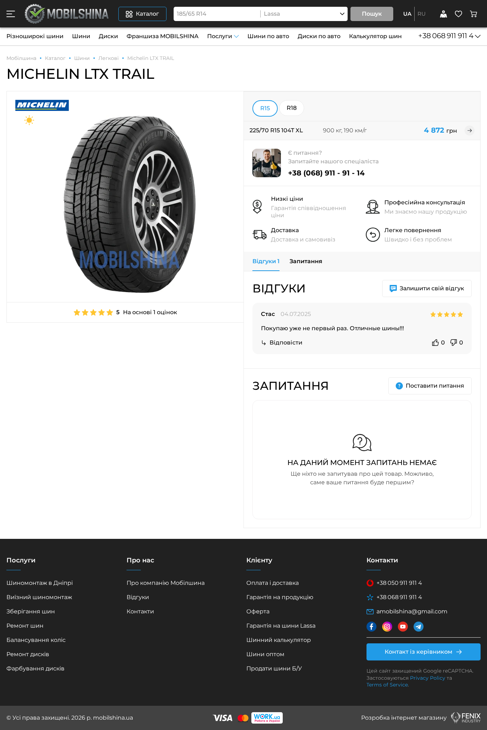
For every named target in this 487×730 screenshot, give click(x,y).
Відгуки (266, 261)
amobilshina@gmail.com (411, 611)
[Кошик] (473, 14)
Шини (81, 36)
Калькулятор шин (375, 36)
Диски (108, 36)
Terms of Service (387, 684)
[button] (10, 14)
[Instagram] (387, 627)
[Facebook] (371, 627)
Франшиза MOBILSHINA (163, 36)
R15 (265, 108)
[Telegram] (419, 627)
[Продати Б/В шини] (443, 14)
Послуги (219, 36)
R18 (292, 107)
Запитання (305, 261)
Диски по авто (319, 36)
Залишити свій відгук (432, 288)
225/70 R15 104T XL (276, 130)
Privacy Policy (427, 678)
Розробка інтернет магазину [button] (404, 717)
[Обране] (458, 14)
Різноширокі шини (34, 36)
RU (421, 13)
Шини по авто (268, 36)
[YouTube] (403, 627)
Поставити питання (435, 385)
